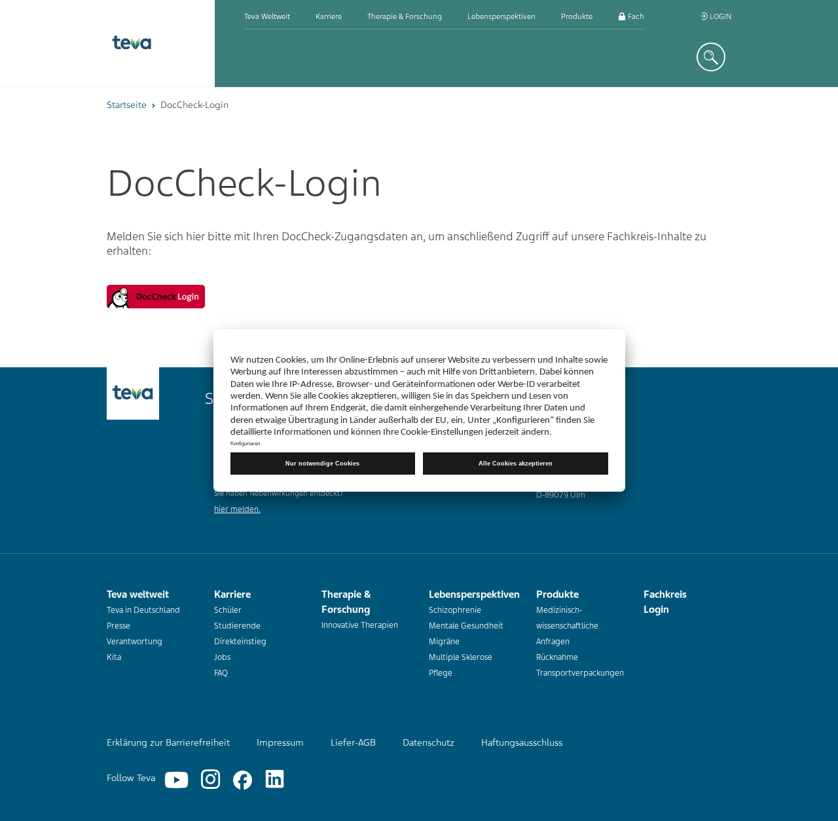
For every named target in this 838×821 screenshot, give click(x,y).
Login (719, 16)
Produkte (576, 16)
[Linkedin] (275, 780)
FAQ (221, 673)
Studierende (237, 626)
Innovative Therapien (359, 625)
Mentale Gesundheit (466, 626)
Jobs (222, 657)
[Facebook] (243, 780)
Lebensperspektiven (501, 16)
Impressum (280, 742)
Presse (118, 626)
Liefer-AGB (353, 742)
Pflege (440, 673)
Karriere (329, 16)
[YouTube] (176, 780)
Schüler (228, 610)
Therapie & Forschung (404, 16)
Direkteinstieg (240, 641)
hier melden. (237, 509)
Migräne (444, 641)
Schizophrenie (455, 610)
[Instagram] (210, 780)
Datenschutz (428, 742)
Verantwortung (134, 641)
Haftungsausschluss (521, 742)
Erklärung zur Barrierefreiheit (168, 742)
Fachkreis (643, 16)
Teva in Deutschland (143, 610)
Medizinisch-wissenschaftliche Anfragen (567, 626)
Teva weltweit (267, 16)
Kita (114, 657)
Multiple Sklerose (460, 657)
